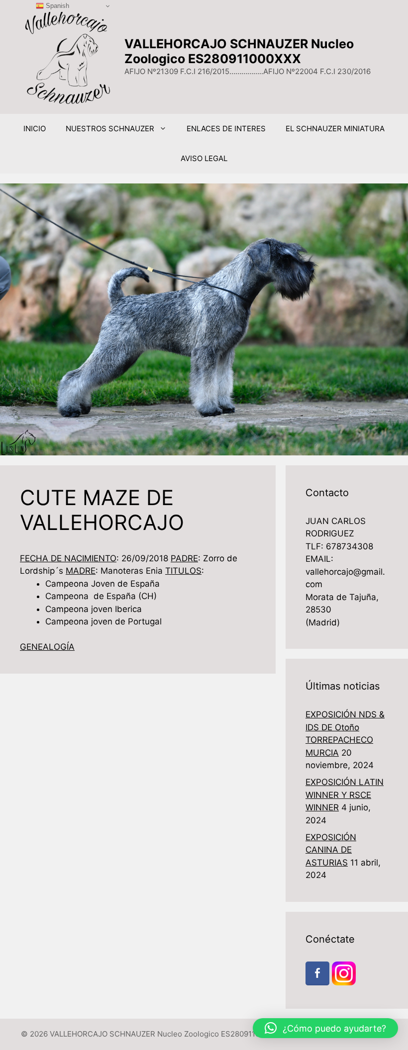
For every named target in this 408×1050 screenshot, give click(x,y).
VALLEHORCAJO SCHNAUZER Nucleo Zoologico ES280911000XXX (239, 51)
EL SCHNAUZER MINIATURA (335, 128)
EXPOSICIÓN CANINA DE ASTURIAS (331, 850)
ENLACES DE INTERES (226, 128)
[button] (325, 1028)
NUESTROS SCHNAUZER (110, 128)
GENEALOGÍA (47, 647)
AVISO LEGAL (204, 158)
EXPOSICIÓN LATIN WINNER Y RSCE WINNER (345, 794)
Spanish (56, 5)
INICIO (34, 128)
